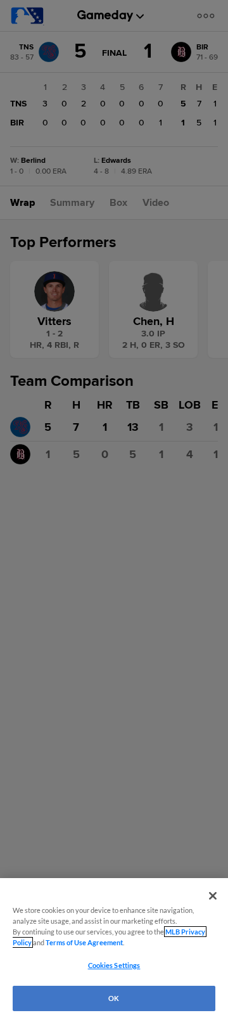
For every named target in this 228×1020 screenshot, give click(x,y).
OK (113, 998)
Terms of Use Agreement (84, 942)
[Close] (213, 896)
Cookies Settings (114, 965)
